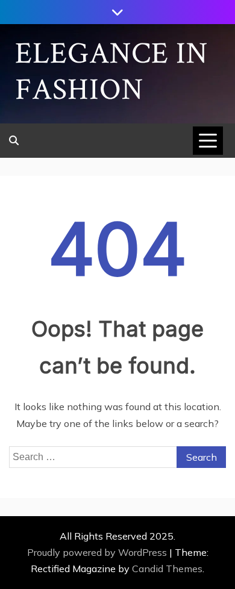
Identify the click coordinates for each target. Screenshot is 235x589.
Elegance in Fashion (111, 72)
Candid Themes (167, 569)
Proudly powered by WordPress (98, 552)
